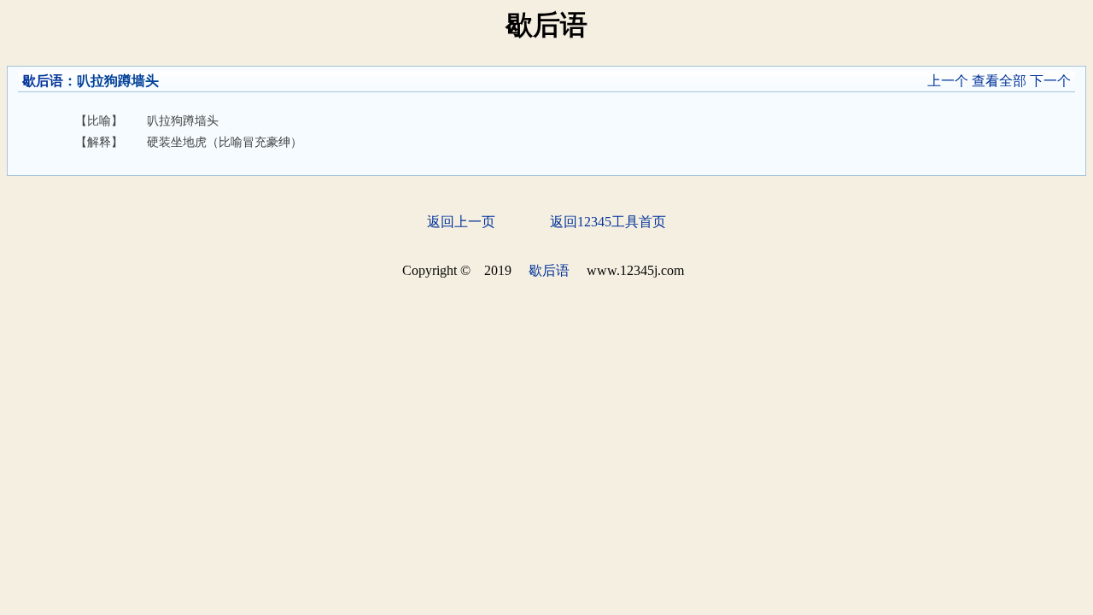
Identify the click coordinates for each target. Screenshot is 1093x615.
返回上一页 (461, 221)
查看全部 (999, 80)
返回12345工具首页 (608, 221)
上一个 (947, 80)
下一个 (1050, 80)
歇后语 (42, 80)
